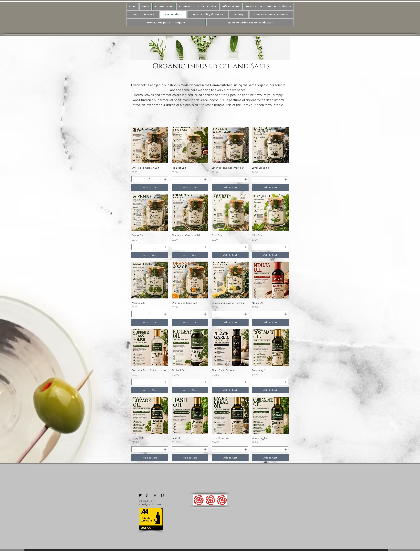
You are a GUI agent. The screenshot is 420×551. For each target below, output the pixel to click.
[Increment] (166, 179)
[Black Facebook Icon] (155, 495)
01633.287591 (150, 500)
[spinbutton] (150, 179)
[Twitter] (140, 495)
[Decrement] (134, 179)
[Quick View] (149, 145)
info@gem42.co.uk (150, 504)
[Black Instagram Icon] (163, 495)
